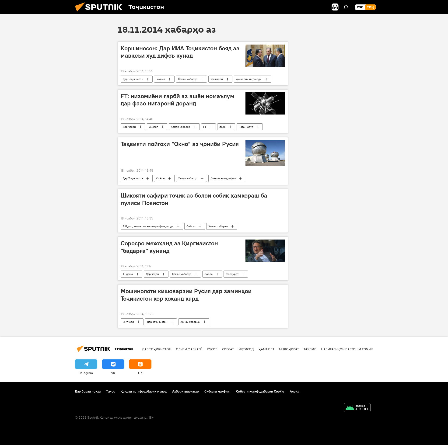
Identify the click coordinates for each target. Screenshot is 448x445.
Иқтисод (128, 321)
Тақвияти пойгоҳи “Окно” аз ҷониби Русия (180, 144)
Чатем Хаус (246, 127)
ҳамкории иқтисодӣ (249, 79)
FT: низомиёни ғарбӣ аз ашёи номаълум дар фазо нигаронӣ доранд (177, 99)
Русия (212, 349)
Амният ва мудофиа (223, 178)
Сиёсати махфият (217, 391)
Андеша (128, 274)
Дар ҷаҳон (129, 127)
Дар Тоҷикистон (133, 79)
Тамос (110, 391)
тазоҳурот (232, 274)
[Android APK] (357, 408)
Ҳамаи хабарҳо (187, 79)
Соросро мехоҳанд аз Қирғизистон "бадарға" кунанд (169, 247)
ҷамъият (266, 349)
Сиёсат (153, 127)
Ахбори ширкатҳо (185, 391)
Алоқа (294, 391)
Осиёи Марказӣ (189, 349)
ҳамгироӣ (216, 79)
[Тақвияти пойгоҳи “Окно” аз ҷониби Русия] (265, 153)
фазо (222, 127)
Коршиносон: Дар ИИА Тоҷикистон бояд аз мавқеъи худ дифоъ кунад (180, 52)
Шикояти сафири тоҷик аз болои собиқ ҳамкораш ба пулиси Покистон (194, 199)
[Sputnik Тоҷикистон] (100, 13)
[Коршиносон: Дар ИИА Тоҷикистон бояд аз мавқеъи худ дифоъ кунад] (265, 56)
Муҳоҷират (289, 349)
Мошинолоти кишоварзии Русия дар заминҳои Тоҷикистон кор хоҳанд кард (186, 294)
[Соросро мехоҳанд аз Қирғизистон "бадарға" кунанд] (265, 251)
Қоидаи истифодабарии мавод (144, 391)
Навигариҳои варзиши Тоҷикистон (352, 349)
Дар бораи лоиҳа (88, 391)
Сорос (208, 274)
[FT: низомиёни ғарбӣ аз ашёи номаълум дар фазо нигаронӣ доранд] (265, 103)
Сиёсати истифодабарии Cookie (260, 391)
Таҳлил (160, 79)
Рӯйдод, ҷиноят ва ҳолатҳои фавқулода (148, 226)
